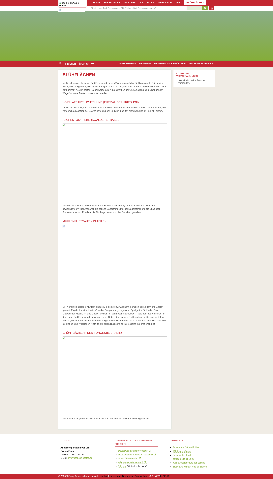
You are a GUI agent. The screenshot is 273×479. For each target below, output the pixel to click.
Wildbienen (145, 63)
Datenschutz (141, 476)
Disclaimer (127, 476)
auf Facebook (136, 454)
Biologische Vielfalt (201, 63)
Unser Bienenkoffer (128, 458)
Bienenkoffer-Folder (183, 455)
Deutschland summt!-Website (133, 451)
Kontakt (104, 476)
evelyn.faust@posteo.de (80, 458)
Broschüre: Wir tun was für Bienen (190, 467)
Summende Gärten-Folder (186, 447)
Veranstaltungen (170, 2)
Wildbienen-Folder (182, 451)
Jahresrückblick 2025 (183, 459)
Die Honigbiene (127, 63)
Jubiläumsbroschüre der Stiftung (189, 463)
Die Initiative (112, 2)
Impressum (114, 476)
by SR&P (165, 476)
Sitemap (122, 466)
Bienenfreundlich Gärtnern (170, 63)
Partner (130, 2)
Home (96, 2)
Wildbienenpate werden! (131, 462)
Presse (98, 8)
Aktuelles (147, 2)
